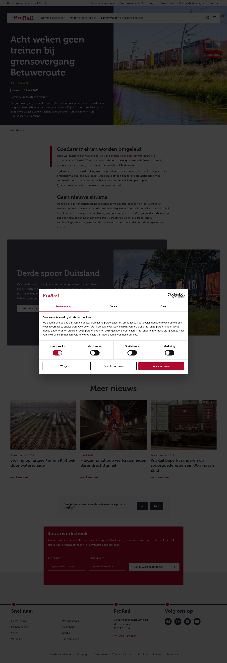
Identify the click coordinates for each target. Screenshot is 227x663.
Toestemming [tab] (63, 306)
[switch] (95, 353)
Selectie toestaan (113, 366)
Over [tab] (163, 306)
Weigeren (65, 366)
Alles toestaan (161, 366)
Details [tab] (113, 306)
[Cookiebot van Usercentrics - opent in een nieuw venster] (170, 295)
